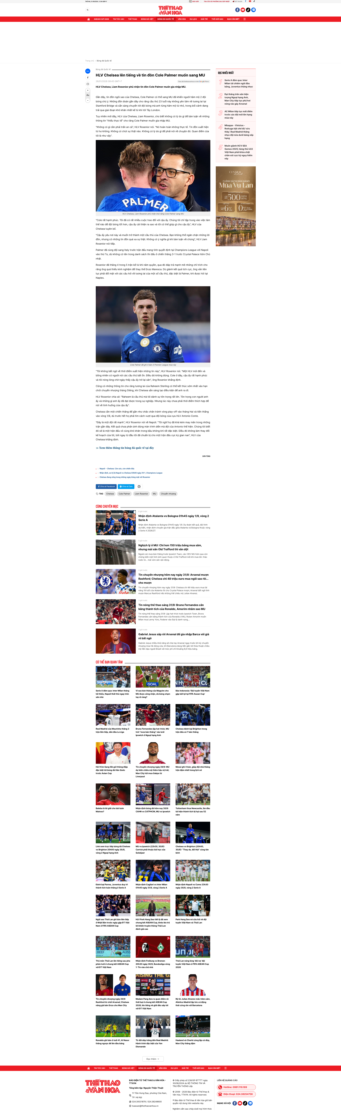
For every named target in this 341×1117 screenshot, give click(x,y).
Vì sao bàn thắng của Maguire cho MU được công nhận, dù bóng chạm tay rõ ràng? (153, 693)
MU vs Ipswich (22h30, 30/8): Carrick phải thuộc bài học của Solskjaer (150, 849)
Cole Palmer (124, 493)
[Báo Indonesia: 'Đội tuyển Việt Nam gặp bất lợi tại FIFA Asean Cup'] (193, 677)
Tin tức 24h (118, 19)
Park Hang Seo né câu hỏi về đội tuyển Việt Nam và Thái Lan (191, 921)
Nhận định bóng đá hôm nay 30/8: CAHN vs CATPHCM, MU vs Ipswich (153, 810)
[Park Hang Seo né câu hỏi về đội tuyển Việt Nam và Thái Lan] (193, 905)
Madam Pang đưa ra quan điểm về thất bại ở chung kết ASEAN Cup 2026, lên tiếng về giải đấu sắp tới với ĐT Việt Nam (152, 1004)
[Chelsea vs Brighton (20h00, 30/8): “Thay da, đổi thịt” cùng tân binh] (193, 832)
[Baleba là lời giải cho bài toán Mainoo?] (113, 794)
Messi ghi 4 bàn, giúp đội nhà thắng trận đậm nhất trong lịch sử (193, 768)
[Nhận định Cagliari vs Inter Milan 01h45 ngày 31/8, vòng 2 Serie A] (153, 870)
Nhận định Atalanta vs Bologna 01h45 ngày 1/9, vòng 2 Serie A (173, 518)
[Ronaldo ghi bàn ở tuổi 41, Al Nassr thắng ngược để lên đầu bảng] (113, 1026)
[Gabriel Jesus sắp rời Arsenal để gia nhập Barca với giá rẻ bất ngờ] (116, 641)
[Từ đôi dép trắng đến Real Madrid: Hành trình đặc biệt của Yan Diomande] (153, 1026)
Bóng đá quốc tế (165, 19)
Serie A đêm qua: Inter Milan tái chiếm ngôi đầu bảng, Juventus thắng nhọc (239, 83)
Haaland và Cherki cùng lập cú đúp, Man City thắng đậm (193, 1042)
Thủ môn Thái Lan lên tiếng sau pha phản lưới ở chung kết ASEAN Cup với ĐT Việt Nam (113, 964)
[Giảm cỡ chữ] (88, 100)
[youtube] (243, 10)
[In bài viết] (87, 83)
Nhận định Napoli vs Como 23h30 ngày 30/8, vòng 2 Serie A (192, 886)
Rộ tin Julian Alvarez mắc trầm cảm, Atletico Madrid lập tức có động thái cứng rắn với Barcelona (193, 1002)
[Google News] (193, 82)
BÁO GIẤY (195, 1)
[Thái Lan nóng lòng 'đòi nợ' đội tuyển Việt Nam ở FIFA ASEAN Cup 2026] (193, 947)
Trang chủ (89, 61)
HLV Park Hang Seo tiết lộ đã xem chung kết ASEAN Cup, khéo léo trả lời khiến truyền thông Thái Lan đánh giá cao (153, 924)
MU (154, 493)
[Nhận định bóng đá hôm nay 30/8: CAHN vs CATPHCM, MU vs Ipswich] (153, 794)
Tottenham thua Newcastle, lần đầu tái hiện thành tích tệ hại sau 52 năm (193, 811)
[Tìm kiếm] (87, 10)
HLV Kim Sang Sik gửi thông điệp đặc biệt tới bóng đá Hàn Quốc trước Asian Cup (112, 770)
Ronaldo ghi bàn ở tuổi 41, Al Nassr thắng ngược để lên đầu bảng (112, 1042)
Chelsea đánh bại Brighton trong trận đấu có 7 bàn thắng (191, 730)
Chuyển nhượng (168, 493)
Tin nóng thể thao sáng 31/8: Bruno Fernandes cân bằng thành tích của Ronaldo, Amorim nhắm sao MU (171, 607)
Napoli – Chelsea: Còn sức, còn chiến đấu (117, 469)
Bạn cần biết (233, 19)
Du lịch (193, 19)
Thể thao (132, 19)
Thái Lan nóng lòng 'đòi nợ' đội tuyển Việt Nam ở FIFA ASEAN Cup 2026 (192, 964)
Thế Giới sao (217, 19)
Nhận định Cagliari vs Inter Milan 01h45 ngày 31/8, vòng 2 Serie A (151, 886)
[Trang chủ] (88, 19)
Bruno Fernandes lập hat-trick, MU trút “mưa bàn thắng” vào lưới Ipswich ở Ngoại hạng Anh (152, 732)
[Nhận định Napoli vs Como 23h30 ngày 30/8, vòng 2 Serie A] (193, 870)
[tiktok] (248, 10)
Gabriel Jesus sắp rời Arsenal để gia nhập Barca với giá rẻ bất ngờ (173, 636)
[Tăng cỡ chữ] (88, 90)
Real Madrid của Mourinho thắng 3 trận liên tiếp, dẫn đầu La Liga (112, 730)
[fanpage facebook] (237, 10)
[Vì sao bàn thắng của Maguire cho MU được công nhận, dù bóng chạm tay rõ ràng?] (153, 677)
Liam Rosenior (141, 493)
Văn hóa (182, 19)
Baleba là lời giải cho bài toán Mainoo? (110, 810)
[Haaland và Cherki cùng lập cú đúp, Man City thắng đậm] (193, 1026)
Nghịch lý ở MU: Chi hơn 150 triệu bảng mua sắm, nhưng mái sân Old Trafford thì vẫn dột (170, 547)
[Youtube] (250, 1)
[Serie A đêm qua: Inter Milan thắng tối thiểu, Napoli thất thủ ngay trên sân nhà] (113, 677)
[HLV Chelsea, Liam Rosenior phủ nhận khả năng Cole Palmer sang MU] (153, 176)
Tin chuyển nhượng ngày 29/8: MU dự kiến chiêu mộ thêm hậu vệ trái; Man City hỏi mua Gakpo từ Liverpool (152, 772)
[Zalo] (253, 10)
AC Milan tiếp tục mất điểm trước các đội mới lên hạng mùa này (239, 114)
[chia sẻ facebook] (87, 77)
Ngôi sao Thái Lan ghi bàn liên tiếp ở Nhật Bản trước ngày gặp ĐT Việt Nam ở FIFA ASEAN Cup (112, 922)
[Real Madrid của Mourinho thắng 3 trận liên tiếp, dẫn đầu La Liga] (113, 715)
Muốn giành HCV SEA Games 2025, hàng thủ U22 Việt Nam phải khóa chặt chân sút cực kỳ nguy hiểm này (239, 152)
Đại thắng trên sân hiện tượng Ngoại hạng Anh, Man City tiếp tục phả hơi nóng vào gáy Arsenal (237, 99)
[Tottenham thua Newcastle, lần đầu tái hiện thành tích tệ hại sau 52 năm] (193, 794)
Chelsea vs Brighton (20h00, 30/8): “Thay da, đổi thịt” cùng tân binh (192, 849)
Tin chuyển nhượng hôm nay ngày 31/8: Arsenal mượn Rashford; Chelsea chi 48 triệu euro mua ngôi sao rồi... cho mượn (173, 578)
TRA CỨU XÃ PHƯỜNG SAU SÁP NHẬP (217, 1)
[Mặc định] (87, 95)
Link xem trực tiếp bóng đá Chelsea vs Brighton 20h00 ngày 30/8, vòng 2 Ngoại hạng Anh (113, 849)
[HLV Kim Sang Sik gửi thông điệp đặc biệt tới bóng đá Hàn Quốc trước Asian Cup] (113, 753)
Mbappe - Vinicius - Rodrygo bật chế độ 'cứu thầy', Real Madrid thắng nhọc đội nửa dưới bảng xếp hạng (239, 131)
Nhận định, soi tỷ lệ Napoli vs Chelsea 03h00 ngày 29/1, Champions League (131, 473)
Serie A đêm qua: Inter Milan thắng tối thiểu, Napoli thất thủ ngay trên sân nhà (112, 693)
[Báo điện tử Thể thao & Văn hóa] (170, 10)
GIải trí (204, 19)
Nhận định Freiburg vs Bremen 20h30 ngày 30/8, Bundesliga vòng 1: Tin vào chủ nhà (153, 964)
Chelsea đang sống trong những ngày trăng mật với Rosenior (125, 477)
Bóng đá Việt (147, 19)
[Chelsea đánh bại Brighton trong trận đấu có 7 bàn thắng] (193, 715)
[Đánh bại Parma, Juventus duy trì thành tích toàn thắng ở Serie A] (113, 870)
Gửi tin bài (238, 1)
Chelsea (110, 493)
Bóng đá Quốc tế (104, 61)
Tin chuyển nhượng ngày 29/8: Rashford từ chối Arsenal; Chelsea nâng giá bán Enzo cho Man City (112, 1002)
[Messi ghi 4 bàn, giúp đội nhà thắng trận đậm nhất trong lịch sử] (193, 753)
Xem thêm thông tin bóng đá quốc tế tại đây (126, 447)
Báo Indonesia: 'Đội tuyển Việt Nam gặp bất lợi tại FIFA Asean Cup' (192, 692)
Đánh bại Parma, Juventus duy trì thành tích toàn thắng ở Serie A (112, 886)
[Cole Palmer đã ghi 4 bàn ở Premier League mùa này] (153, 324)
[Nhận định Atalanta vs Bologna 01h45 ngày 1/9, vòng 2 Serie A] (116, 522)
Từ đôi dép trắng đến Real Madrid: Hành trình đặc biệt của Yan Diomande (152, 1043)
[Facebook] (245, 1)
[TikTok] (255, 1)
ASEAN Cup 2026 (101, 19)
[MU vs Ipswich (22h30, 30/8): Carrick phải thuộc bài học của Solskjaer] (153, 832)
